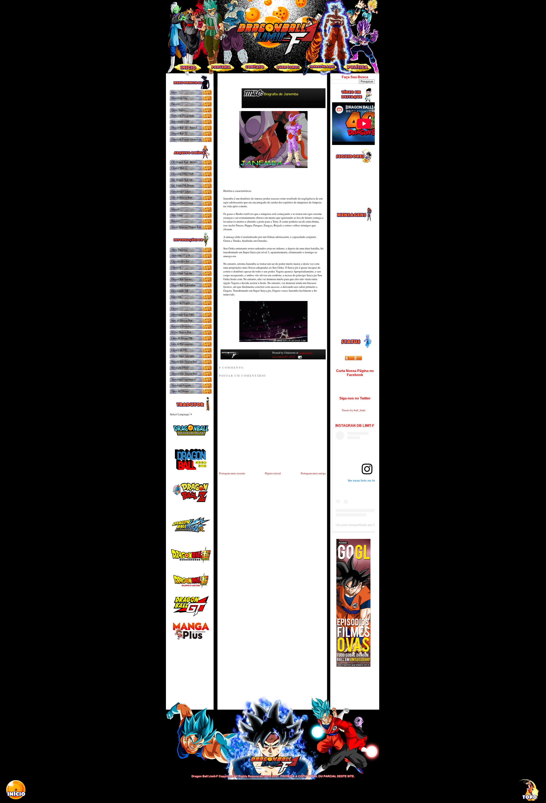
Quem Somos (178, 109)
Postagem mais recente (232, 473)
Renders (175, 221)
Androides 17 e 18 (180, 255)
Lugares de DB (179, 350)
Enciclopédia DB (179, 290)
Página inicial (273, 473)
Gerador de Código (181, 191)
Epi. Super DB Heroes (182, 185)
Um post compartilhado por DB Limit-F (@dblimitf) (369, 525)
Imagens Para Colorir (182, 203)
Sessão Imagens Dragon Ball (186, 227)
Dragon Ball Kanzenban (183, 285)
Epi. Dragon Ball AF (181, 179)
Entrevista (176, 296)
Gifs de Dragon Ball (181, 197)
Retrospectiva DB (180, 121)
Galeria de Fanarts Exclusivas (186, 139)
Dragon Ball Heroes (181, 279)
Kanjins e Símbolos (181, 326)
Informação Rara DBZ (182, 314)
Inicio (174, 92)
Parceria (175, 104)
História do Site (179, 98)
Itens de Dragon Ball (181, 320)
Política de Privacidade (182, 115)
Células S (176, 267)
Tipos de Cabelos (180, 391)
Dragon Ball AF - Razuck (184, 127)
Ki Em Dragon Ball (181, 332)
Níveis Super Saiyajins (182, 355)
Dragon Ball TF (179, 133)
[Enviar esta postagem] (299, 357)
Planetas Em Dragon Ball (184, 361)
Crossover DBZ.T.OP (182, 173)
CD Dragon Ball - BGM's (184, 162)
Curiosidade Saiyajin (181, 273)
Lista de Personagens (182, 344)
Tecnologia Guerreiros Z (183, 379)
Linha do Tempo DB (181, 338)
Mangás (175, 209)
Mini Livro (176, 215)
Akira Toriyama (179, 249)
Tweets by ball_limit (353, 410)
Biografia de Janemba (281, 94)
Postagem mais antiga (313, 473)
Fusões (175, 308)
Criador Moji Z (179, 167)
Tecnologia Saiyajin (181, 385)
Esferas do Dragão (180, 302)
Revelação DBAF (180, 367)
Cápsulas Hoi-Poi (180, 261)
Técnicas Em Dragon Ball (184, 373)
